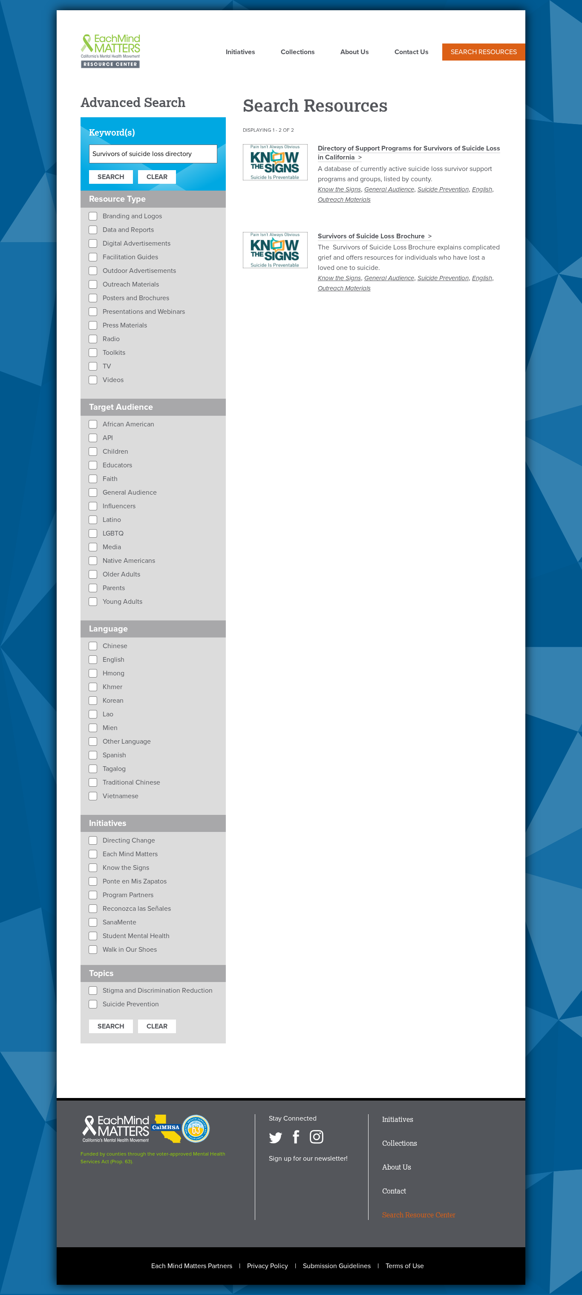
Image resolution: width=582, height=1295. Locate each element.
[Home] (110, 52)
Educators (116, 465)
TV (106, 366)
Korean (112, 700)
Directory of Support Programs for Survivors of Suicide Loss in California (409, 153)
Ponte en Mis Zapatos (134, 881)
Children (114, 451)
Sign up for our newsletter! (308, 1158)
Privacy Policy (267, 1266)
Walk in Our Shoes (129, 949)
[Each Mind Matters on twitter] (275, 1137)
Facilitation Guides (129, 257)
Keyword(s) (112, 132)
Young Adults (121, 601)
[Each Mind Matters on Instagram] (316, 1137)
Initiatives (240, 52)
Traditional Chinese (130, 782)
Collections (298, 52)
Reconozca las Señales (136, 908)
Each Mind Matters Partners (191, 1266)
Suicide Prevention (443, 189)
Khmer (111, 687)
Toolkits (113, 352)
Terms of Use (405, 1266)
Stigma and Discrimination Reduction (157, 990)
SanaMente (118, 922)
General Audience (389, 189)
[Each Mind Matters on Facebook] (296, 1137)
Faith (109, 479)
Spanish (113, 755)
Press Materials (124, 325)
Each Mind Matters (129, 854)
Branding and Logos (131, 216)
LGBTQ (112, 533)
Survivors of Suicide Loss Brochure (371, 236)
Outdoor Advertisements (138, 271)
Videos (112, 380)
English (482, 189)
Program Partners (127, 895)
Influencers (118, 506)
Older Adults (120, 574)
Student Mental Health (135, 936)
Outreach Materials (344, 199)
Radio (110, 339)
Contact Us (412, 52)
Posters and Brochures (135, 298)
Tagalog (113, 769)
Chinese (114, 646)
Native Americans (128, 560)
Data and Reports (127, 230)
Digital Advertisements (135, 243)
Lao (107, 714)
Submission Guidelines (337, 1266)
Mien (109, 728)
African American (127, 424)
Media (111, 547)
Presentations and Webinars (143, 311)
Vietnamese (119, 796)
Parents (113, 588)
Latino (111, 520)
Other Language (126, 741)
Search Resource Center (418, 1215)
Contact (394, 1191)
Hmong (112, 673)
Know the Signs (339, 189)
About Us (354, 52)
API (107, 438)
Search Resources (484, 52)
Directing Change (128, 840)
